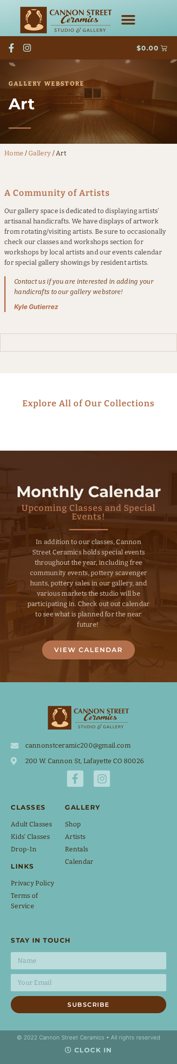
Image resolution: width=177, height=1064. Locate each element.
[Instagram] (27, 47)
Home (13, 153)
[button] (128, 19)
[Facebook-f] (11, 47)
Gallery (39, 153)
